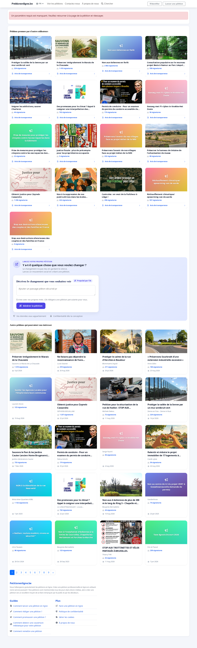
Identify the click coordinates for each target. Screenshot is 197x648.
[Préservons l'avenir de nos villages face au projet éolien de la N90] (121, 144)
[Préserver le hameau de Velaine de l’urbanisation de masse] (166, 144)
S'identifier (154, 4)
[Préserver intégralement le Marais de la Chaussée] (76, 56)
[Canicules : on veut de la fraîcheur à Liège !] (121, 188)
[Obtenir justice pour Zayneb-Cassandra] (31, 188)
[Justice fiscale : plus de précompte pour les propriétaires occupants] (76, 144)
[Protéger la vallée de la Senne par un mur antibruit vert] (31, 56)
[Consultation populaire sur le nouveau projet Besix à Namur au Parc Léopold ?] (166, 56)
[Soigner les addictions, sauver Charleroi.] (31, 100)
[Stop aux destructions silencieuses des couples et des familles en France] (31, 232)
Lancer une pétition (174, 4)
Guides (14, 600)
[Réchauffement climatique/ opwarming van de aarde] (166, 188)
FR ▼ (41, 4)
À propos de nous (90, 4)
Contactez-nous (72, 4)
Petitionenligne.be (22, 3)
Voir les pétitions (55, 4)
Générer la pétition (32, 305)
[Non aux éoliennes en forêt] (121, 55)
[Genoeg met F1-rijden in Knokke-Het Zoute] (166, 100)
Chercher (108, 4)
